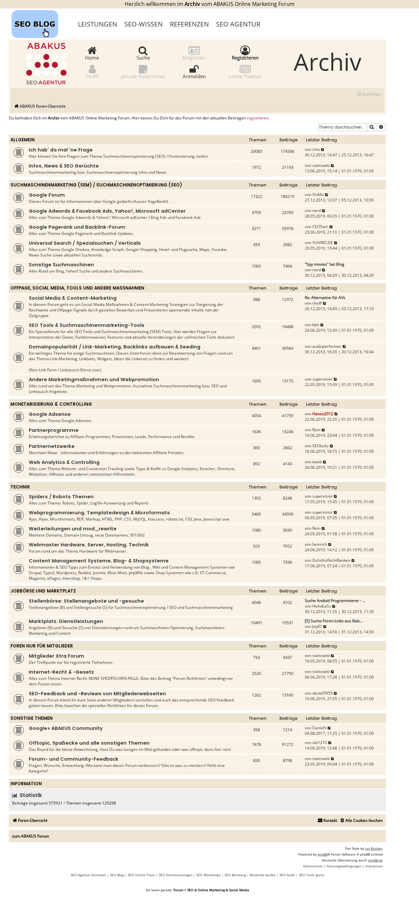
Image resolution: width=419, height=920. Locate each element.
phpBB (322, 854)
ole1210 (319, 742)
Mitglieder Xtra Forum (56, 656)
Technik (20, 487)
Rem (316, 430)
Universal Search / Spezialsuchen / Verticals (85, 243)
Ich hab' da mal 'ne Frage (61, 150)
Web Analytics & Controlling (64, 462)
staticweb (321, 165)
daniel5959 (322, 693)
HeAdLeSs (321, 606)
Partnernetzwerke (52, 446)
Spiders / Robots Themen (61, 496)
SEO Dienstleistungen (175, 875)
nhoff (317, 303)
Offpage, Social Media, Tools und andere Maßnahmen (77, 288)
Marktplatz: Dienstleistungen (66, 621)
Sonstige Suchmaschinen (61, 264)
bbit (315, 324)
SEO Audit (287, 875)
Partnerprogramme (54, 430)
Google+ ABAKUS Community (66, 728)
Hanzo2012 (322, 413)
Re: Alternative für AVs (325, 297)
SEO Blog (117, 875)
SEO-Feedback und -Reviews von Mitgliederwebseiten (97, 693)
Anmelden (194, 76)
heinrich (319, 544)
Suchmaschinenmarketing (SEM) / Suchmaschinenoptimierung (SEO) (96, 185)
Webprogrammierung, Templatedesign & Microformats (99, 512)
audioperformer (326, 346)
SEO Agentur (238, 24)
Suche (143, 57)
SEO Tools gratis (311, 875)
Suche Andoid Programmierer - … (335, 600)
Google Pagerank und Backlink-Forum (77, 227)
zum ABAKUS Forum (30, 836)
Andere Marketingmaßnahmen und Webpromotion (94, 379)
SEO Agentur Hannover (88, 875)
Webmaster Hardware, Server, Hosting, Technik (89, 544)
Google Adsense (50, 414)
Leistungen (97, 24)
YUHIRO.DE (322, 242)
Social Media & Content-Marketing (73, 298)
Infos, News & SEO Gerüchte (64, 166)
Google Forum (47, 195)
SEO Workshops (208, 875)
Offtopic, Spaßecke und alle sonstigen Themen (89, 743)
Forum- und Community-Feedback (73, 759)
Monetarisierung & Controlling (51, 404)
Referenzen (189, 24)
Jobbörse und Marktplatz (43, 591)
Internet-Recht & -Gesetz (61, 672)
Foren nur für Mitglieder (41, 646)
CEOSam (320, 226)
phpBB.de (375, 860)
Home (92, 57)
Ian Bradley (374, 848)
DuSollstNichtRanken (331, 560)
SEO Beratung (235, 875)
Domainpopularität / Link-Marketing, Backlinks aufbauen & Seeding (114, 347)
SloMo (318, 194)
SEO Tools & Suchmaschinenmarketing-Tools (86, 325)
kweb (317, 462)
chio (316, 149)
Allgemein (22, 140)
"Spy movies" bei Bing (324, 264)
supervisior (322, 379)
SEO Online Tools (141, 875)
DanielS (319, 728)
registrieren (257, 118)
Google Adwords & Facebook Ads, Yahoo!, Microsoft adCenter (107, 211)
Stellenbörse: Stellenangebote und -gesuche (86, 601)
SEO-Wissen (143, 24)
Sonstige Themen (31, 718)
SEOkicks (320, 446)
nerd (316, 210)
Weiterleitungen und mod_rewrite (73, 528)
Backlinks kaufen (263, 875)
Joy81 (317, 626)
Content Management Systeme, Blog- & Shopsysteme (99, 560)
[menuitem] (368, 94)
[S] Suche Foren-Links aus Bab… (333, 621)
